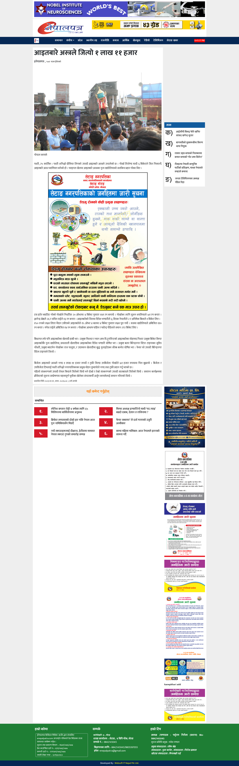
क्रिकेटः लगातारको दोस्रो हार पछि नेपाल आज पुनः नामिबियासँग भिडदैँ (73, 422)
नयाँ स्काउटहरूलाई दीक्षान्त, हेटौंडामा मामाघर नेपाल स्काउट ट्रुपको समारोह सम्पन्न (73, 433)
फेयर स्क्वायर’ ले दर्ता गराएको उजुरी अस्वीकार (134, 422)
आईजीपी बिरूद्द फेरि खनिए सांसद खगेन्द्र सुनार (188, 134)
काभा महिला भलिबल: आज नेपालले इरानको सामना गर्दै (137, 433)
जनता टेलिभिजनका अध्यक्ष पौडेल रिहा (187, 180)
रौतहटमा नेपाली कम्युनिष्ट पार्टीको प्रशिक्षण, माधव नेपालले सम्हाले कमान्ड (189, 168)
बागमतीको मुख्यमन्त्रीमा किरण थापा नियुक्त (189, 144)
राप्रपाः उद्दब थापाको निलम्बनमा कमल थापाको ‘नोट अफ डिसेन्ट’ (188, 155)
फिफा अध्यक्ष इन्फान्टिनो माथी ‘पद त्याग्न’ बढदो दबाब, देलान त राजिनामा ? (136, 410)
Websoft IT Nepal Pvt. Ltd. (127, 763)
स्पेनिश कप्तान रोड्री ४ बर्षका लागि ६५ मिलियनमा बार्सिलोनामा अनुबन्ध (69, 410)
